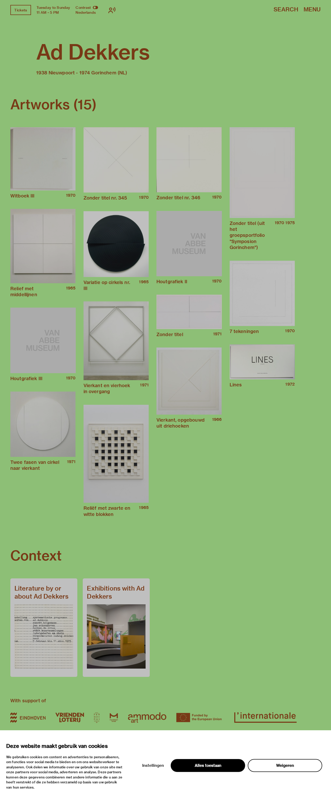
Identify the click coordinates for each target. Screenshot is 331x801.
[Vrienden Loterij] (69, 717)
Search (286, 9)
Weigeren (285, 765)
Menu (312, 9)
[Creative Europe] (200, 717)
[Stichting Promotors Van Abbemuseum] (97, 717)
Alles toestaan (208, 765)
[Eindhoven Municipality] (28, 717)
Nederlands (86, 12)
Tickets (20, 10)
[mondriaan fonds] (114, 717)
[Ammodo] (147, 717)
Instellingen (153, 765)
